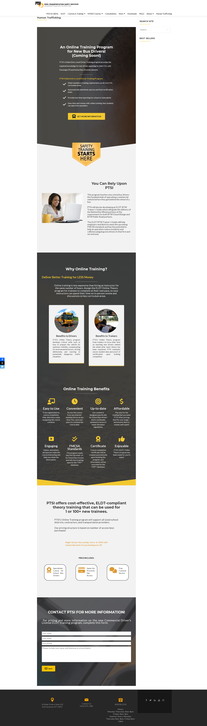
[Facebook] (2, 359)
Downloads (132, 13)
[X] (2, 363)
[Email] (2, 366)
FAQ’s (141, 13)
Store (121, 13)
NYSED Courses (94, 13)
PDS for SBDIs (52, 13)
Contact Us (86, 703)
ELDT (63, 13)
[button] (48, 668)
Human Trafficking (164, 13)
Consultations (110, 13)
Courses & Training (75, 13)
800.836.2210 (120, 704)
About (149, 13)
